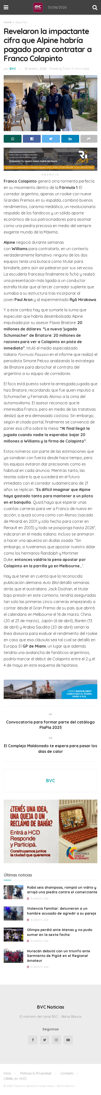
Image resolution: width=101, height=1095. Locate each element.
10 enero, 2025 (36, 68)
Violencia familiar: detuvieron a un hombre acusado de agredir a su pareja (61, 911)
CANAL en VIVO (15, 1079)
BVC (13, 68)
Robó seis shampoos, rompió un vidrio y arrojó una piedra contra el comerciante (62, 890)
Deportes (21, 22)
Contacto (67, 1073)
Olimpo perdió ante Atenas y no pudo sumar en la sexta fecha (59, 932)
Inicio (7, 1073)
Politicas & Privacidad (35, 1073)
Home (8, 22)
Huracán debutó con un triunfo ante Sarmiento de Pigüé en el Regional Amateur (58, 956)
